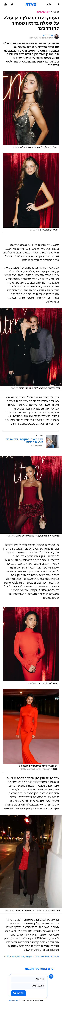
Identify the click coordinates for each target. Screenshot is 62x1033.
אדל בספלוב (38, 957)
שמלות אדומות (52, 957)
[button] (49, 4)
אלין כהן (20, 957)
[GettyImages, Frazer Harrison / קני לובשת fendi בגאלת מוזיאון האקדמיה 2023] (31, 730)
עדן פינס (28, 957)
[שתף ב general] (5, 4)
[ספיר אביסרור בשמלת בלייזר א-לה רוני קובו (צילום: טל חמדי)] (31, 349)
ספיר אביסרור (9, 957)
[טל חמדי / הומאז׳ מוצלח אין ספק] (31, 646)
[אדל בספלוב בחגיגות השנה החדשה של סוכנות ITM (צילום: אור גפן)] (31, 864)
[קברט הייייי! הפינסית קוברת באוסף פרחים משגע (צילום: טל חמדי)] (31, 497)
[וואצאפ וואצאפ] (11, 4)
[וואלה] (31, 4)
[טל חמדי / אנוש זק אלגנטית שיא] (31, 193)
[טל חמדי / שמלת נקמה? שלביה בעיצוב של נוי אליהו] (31, 110)
